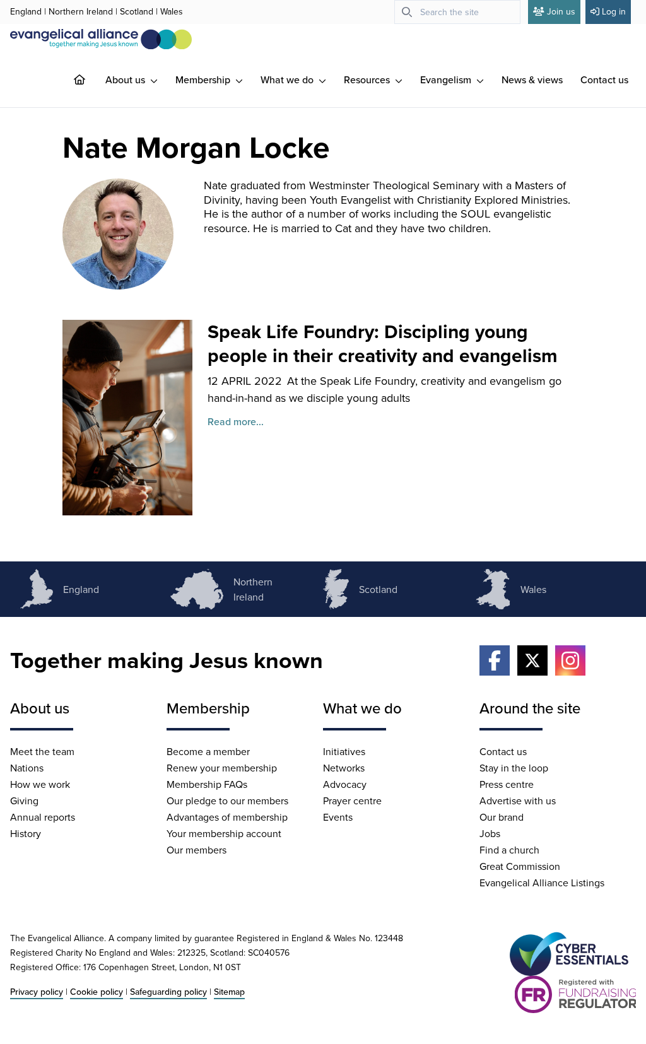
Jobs (489, 833)
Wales (171, 11)
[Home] (89, 79)
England (26, 11)
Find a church (509, 850)
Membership (204, 79)
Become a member (208, 751)
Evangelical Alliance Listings (541, 882)
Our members (196, 850)
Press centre (506, 784)
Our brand (501, 817)
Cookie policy (96, 991)
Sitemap (229, 991)
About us (126, 79)
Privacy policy (36, 991)
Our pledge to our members (227, 800)
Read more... (236, 421)
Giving (24, 800)
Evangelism (447, 79)
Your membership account (224, 833)
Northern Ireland (81, 11)
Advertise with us (517, 800)
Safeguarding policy (168, 991)
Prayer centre (352, 800)
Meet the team (42, 751)
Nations (27, 768)
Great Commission (519, 866)
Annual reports (42, 817)
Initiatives (344, 751)
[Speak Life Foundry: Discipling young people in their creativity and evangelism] (127, 417)
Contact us (604, 79)
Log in (614, 11)
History (25, 833)
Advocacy (345, 784)
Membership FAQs (207, 784)
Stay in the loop (513, 768)
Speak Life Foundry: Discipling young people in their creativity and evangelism (383, 343)
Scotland (136, 11)
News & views (532, 79)
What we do (288, 79)
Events (338, 817)
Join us (561, 11)
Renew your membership (222, 768)
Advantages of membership (227, 817)
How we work (40, 784)
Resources (368, 79)
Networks (344, 768)
